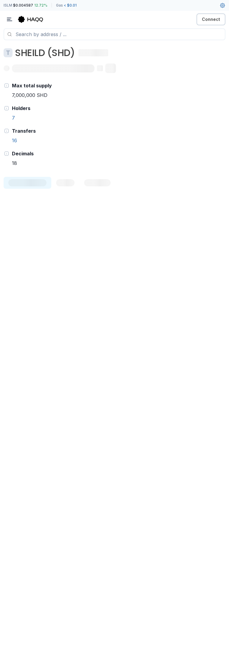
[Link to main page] (36, 19)
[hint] (7, 86)
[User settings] (222, 5)
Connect (211, 19)
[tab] (27, 183)
